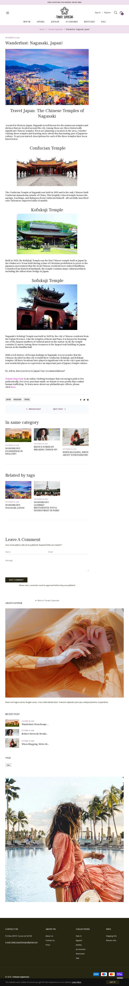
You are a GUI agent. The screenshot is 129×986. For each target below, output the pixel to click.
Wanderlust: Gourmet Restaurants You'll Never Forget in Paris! (46, 506)
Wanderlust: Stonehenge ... (35, 724)
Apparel (79, 940)
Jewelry (79, 945)
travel (26, 399)
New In (79, 936)
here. (13, 387)
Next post (58, 409)
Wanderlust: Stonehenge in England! (14, 451)
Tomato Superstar (55, 29)
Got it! (112, 982)
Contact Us (50, 940)
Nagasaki (17, 399)
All (8, 765)
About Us (49, 936)
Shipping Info (111, 936)
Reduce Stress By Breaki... (35, 733)
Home (42, 29)
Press (48, 945)
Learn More (76, 982)
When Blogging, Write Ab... (35, 744)
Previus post (35, 409)
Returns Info (111, 940)
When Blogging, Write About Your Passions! (75, 453)
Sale (77, 958)
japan (8, 399)
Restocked (80, 953)
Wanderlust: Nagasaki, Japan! (15, 506)
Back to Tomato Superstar (48, 601)
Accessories (81, 949)
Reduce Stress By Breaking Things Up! (45, 448)
